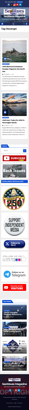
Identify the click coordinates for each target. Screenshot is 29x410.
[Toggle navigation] (13, 24)
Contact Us (20, 403)
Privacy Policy (10, 403)
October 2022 (5, 117)
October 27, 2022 (8, 125)
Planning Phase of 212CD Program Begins (14, 365)
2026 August (6, 310)
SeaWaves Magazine (14, 16)
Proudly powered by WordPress (10, 397)
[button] (24, 23)
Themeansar (14, 399)
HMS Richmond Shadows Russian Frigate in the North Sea (13, 69)
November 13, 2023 (9, 74)
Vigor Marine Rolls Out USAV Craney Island (13, 331)
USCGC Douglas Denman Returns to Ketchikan (12, 314)
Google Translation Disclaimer (14, 406)
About (15, 403)
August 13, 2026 (9, 317)
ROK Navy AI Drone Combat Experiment (12, 348)
